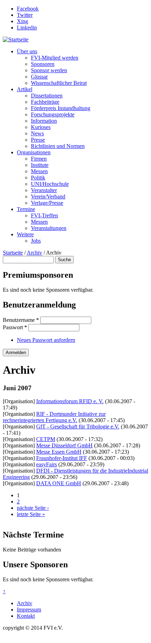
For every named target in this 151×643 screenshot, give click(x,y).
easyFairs (46, 464)
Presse (38, 140)
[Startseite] (15, 39)
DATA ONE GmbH (58, 483)
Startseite (13, 253)
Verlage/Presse (47, 203)
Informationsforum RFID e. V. (70, 401)
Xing (22, 21)
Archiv (34, 253)
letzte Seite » (31, 514)
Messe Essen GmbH (58, 452)
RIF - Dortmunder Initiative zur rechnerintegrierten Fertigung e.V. (54, 417)
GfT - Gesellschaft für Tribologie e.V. (77, 426)
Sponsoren (42, 64)
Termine (26, 209)
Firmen (39, 159)
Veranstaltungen (48, 228)
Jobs (36, 241)
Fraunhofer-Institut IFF (61, 458)
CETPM (45, 439)
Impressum (29, 609)
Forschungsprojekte (52, 114)
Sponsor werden (49, 70)
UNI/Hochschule (50, 184)
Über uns (27, 51)
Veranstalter (44, 190)
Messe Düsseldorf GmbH (64, 445)
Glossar (39, 77)
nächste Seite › (33, 508)
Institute (39, 165)
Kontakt (26, 616)
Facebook (28, 9)
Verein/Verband (48, 196)
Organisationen (34, 152)
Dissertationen (47, 96)
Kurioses (41, 127)
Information (44, 121)
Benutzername (21, 320)
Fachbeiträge (45, 102)
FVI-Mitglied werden (54, 58)
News (37, 133)
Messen (39, 171)
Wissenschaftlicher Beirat (59, 83)
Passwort (15, 327)
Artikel (24, 89)
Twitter (25, 15)
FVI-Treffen (44, 215)
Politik (38, 178)
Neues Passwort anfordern (46, 340)
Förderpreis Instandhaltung (60, 108)
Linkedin (27, 28)
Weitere (25, 234)
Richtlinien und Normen (58, 146)
